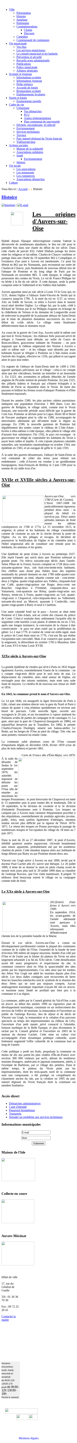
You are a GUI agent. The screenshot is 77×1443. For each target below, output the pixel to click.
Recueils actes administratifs (33, 60)
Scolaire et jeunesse (20, 74)
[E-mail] (22, 205)
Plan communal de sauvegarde (42, 121)
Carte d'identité (18, 1106)
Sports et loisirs (18, 97)
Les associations (26, 169)
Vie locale (15, 165)
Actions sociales (18, 145)
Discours (29, 33)
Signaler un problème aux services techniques (36, 1117)
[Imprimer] (8, 205)
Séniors (20, 162)
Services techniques (28, 131)
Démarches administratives (25, 1103)
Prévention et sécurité (29, 57)
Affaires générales (27, 70)
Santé (19, 155)
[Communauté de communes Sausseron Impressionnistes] (21, 1412)
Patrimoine (22, 23)
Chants (28, 29)
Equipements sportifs (28, 101)
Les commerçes (25, 175)
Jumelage (21, 19)
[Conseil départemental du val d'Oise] (33, 1419)
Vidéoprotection (25, 142)
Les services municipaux (30, 50)
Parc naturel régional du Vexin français (39, 138)
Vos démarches (33, 111)
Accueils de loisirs (27, 87)
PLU (27, 114)
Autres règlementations (37, 118)
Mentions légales (28, 1438)
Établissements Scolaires (30, 94)
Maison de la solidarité (29, 148)
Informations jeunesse (29, 80)
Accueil (22, 189)
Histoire (21, 16)
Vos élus (21, 46)
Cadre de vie (16, 104)
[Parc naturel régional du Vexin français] (22, 1419)
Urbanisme (22, 108)
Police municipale (26, 67)
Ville (12, 9)
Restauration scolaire (28, 91)
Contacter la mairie (8, 1318)
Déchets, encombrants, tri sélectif (35, 125)
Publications (23, 63)
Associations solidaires (29, 152)
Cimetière (22, 36)
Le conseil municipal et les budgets (37, 53)
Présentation (23, 13)
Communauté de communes (32, 40)
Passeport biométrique (22, 1110)
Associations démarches (30, 179)
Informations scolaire (28, 77)
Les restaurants (25, 172)
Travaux (21, 135)
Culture (13, 182)
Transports (15, 1113)
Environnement (25, 128)
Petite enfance (24, 84)
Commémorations (26, 26)
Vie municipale (18, 43)
